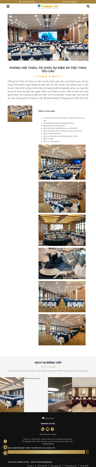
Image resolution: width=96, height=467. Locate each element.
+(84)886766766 (28, 2)
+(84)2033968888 (69, 2)
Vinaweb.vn (47, 462)
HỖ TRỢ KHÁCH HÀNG (48, 434)
